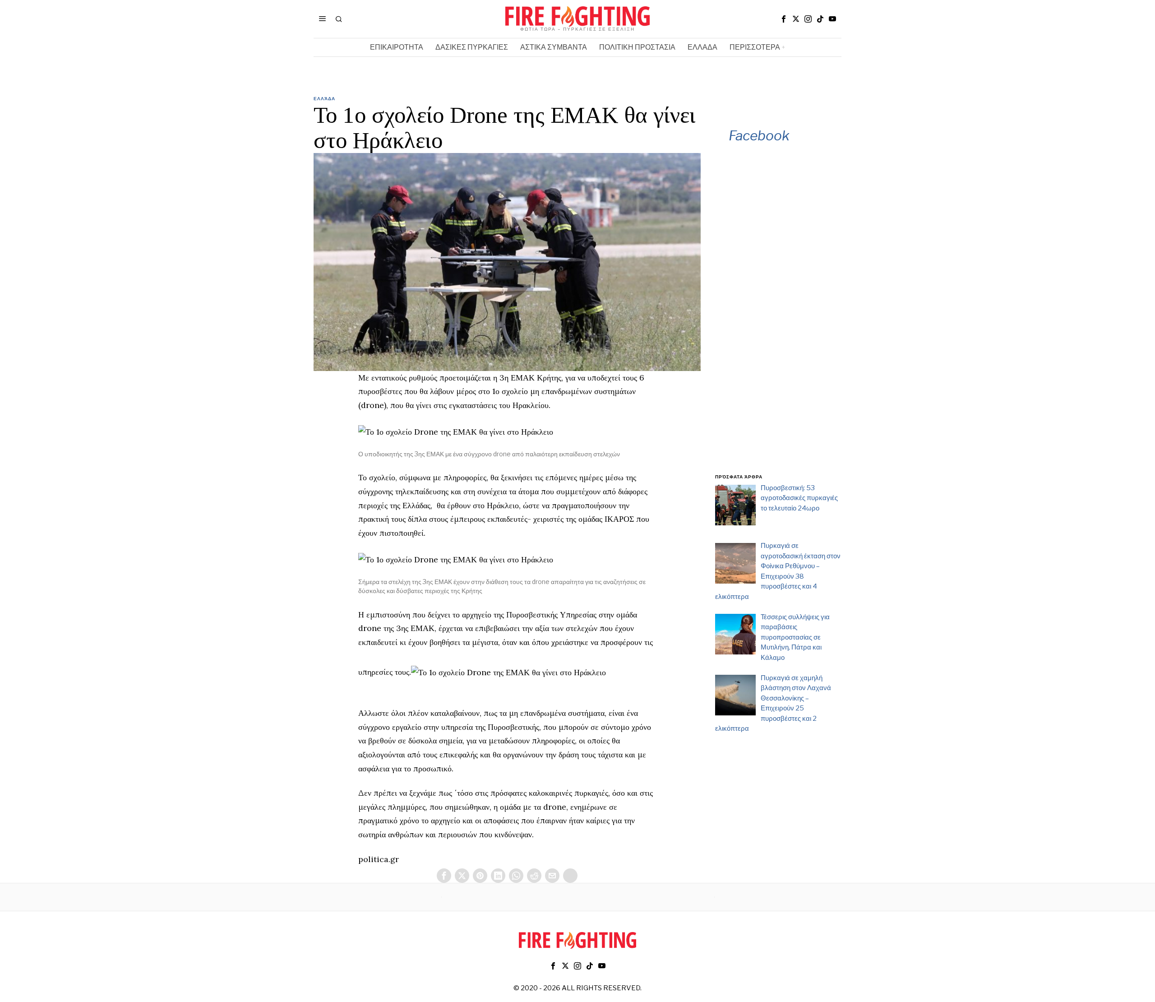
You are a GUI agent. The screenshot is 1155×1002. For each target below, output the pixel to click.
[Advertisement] (778, 321)
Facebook (759, 135)
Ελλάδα (324, 98)
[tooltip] (783, 19)
